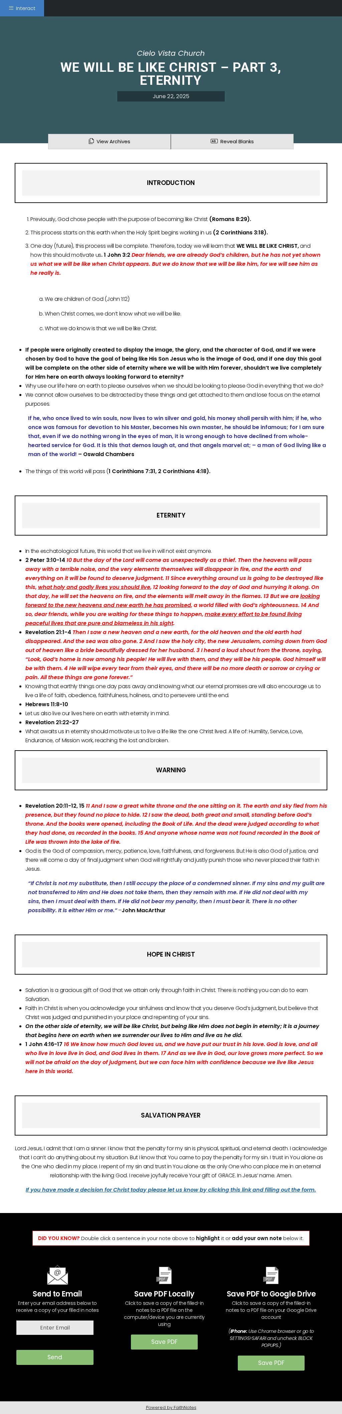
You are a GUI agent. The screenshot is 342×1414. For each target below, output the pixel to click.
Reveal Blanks (236, 141)
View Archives (112, 141)
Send (54, 1357)
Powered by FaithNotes (171, 1407)
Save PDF (164, 1342)
